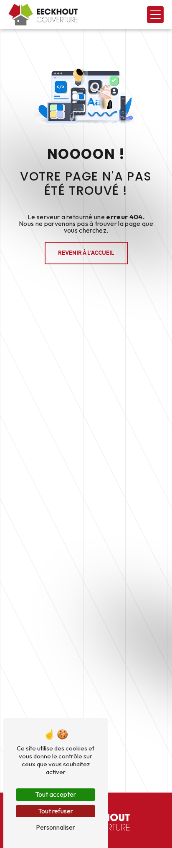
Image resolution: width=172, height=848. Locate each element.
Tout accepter (55, 794)
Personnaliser (55, 827)
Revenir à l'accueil (86, 252)
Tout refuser (55, 811)
